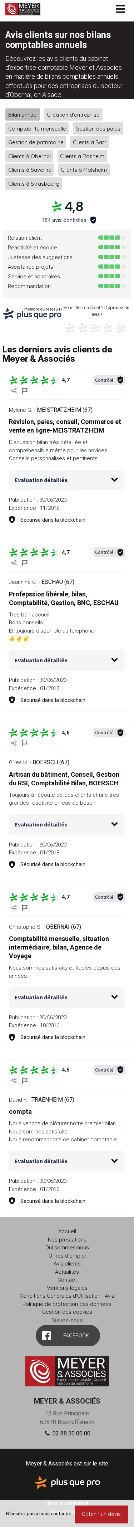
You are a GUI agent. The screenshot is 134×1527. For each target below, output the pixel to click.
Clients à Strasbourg (33, 183)
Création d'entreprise (73, 114)
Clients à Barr (89, 142)
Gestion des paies (97, 128)
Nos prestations (67, 1239)
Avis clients (67, 1263)
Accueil (67, 1231)
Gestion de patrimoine (36, 142)
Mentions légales (67, 1288)
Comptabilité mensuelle (37, 128)
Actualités (67, 1272)
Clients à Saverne (29, 169)
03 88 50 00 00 (70, 1433)
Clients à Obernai (29, 155)
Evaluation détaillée (41, 479)
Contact (67, 1280)
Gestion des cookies (67, 1312)
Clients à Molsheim (84, 169)
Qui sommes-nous (67, 1247)
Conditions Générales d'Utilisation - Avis (67, 1296)
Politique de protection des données (67, 1304)
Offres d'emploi (67, 1256)
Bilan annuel (23, 114)
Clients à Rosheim (82, 155)
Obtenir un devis (101, 1514)
